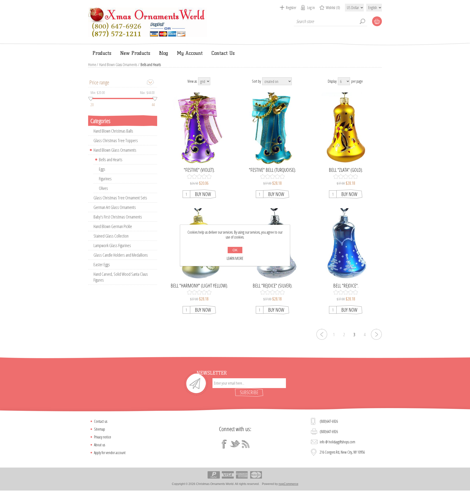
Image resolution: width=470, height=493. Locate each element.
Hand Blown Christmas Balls (113, 131)
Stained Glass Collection (111, 236)
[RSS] (246, 444)
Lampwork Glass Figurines (112, 245)
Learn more (235, 258)
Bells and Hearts (110, 159)
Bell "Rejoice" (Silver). (272, 286)
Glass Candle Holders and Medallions (121, 255)
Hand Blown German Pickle (113, 226)
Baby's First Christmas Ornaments (118, 217)
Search (362, 21)
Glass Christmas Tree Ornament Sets (120, 198)
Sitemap (99, 429)
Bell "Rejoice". (345, 286)
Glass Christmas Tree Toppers (116, 140)
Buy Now (203, 194)
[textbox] (330, 21)
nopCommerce (288, 484)
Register (291, 7)
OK (235, 250)
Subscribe (249, 392)
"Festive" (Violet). (199, 170)
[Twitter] (235, 444)
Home (92, 64)
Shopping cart (377, 21)
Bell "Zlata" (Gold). (346, 170)
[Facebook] (224, 444)
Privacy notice (102, 437)
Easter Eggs (102, 264)
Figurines (105, 179)
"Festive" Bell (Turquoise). (272, 170)
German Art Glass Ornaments (115, 207)
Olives (103, 188)
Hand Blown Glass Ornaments (118, 64)
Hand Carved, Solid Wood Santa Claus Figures (121, 277)
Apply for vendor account (110, 452)
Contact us (100, 421)
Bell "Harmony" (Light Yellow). (199, 286)
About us (99, 444)
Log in (311, 7)
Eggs (102, 169)
